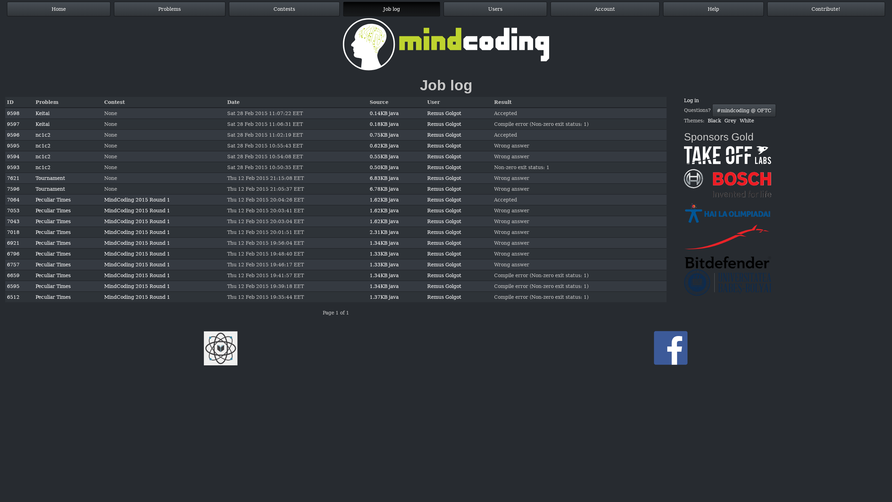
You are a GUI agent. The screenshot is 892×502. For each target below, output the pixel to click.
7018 (13, 232)
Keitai (42, 113)
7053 (13, 210)
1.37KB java (384, 297)
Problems (169, 9)
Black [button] (714, 120)
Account (605, 9)
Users (495, 9)
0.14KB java (384, 113)
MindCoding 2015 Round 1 (137, 200)
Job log (391, 9)
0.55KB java (384, 156)
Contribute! (826, 9)
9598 (13, 113)
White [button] (747, 120)
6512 (13, 297)
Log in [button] (691, 100)
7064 (13, 200)
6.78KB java (384, 189)
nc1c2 (43, 135)
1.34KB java (384, 243)
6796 (13, 254)
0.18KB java (384, 124)
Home (59, 9)
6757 (13, 264)
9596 (13, 135)
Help (713, 9)
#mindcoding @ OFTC (744, 110)
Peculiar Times (53, 200)
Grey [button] (730, 120)
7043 (13, 221)
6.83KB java (384, 178)
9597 (13, 124)
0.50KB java (384, 167)
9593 (13, 167)
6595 (13, 286)
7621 (13, 178)
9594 (13, 156)
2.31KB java (384, 232)
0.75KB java (384, 135)
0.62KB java (384, 146)
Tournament (50, 178)
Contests (284, 9)
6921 (13, 243)
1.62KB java (384, 200)
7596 (13, 189)
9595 (13, 146)
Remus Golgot (444, 113)
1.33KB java (384, 254)
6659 (13, 275)
